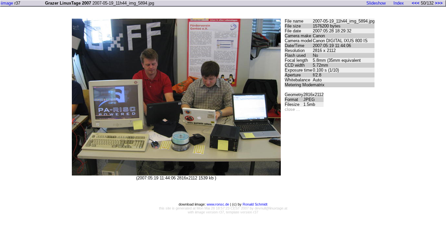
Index (398, 3)
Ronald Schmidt (255, 204)
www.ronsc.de (218, 204)
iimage (7, 3)
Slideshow (376, 3)
